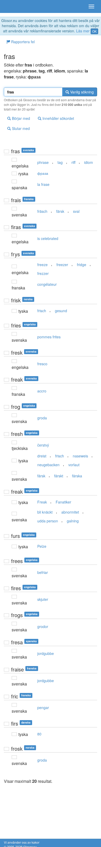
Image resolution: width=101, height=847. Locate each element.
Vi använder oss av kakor (21, 842)
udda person (47, 520)
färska (77, 475)
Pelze (41, 546)
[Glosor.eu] (13, 6)
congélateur (47, 284)
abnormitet (70, 512)
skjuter (42, 599)
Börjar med (20, 118)
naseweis (80, 455)
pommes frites (49, 336)
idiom (88, 162)
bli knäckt (45, 512)
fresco (42, 363)
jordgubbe (45, 653)
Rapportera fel (22, 41)
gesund (61, 310)
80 (39, 733)
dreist (41, 455)
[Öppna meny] (91, 6)
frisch (41, 310)
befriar (42, 572)
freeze (42, 264)
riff (73, 162)
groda (42, 417)
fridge (81, 264)
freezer (62, 264)
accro (41, 390)
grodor (42, 626)
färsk (60, 211)
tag (60, 162)
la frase (43, 184)
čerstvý (43, 445)
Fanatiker (63, 502)
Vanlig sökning (81, 91)
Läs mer (83, 30)
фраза (42, 173)
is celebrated (47, 238)
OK (94, 31)
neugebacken (48, 464)
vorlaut (74, 464)
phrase (43, 162)
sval (76, 211)
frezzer (43, 273)
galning (73, 520)
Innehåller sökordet (57, 118)
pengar (43, 707)
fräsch (42, 211)
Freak (42, 502)
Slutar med (20, 128)
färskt (58, 475)
